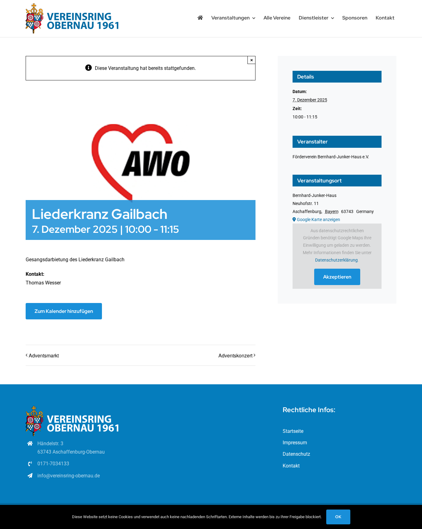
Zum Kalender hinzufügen (64, 311)
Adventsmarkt (44, 355)
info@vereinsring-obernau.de (68, 476)
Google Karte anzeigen (318, 219)
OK (338, 516)
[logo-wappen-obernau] (72, 6)
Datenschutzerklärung (336, 260)
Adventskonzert (235, 355)
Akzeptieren (337, 277)
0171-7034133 (53, 464)
